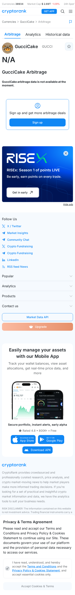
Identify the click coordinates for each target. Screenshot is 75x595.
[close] (65, 153)
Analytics (33, 34)
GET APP (49, 11)
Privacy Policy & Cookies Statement (36, 570)
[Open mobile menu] (70, 11)
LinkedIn (13, 259)
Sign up (37, 122)
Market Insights (17, 233)
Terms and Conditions (41, 566)
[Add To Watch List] (69, 46)
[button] (23, 439)
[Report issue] (70, 21)
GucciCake (27, 21)
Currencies (9, 21)
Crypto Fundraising (20, 246)
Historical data (58, 34)
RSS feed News (17, 266)
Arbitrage (12, 34)
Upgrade (41, 326)
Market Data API (37, 317)
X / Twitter (14, 226)
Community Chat (18, 239)
